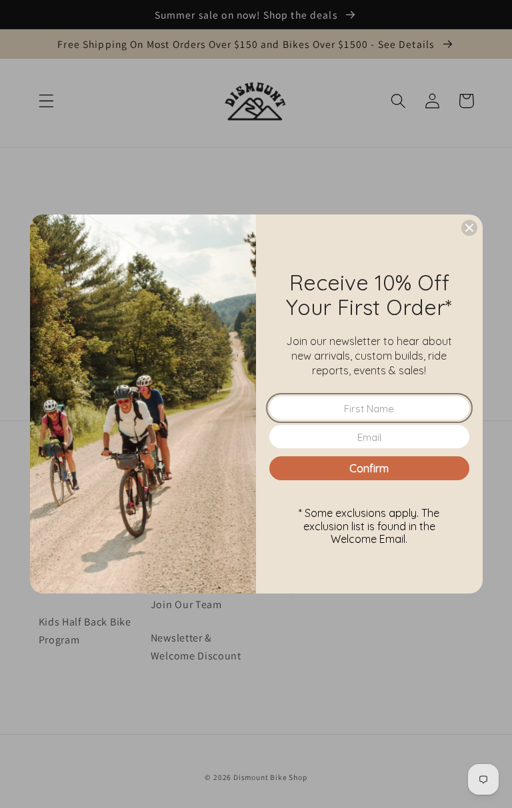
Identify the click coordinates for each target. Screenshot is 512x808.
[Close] (469, 228)
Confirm (369, 468)
